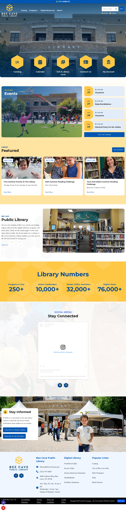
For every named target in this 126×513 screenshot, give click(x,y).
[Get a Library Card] (63, 65)
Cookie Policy (63, 501)
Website (105, 13)
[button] (104, 91)
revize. (89, 501)
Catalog (24, 10)
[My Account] (108, 65)
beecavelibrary (61, 376)
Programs (33, 10)
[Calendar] (40, 65)
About (59, 10)
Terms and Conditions (50, 501)
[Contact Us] (86, 65)
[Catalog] (17, 65)
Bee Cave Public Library (48, 376)
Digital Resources (48, 10)
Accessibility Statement (25, 501)
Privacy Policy (39, 501)
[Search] (116, 8)
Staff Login (121, 501)
